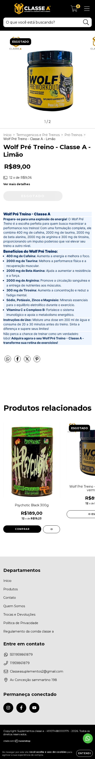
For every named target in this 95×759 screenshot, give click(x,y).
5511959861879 (21, 655)
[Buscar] (86, 22)
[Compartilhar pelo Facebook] (18, 361)
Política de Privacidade (20, 623)
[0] (74, 10)
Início (7, 135)
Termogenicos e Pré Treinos (38, 135)
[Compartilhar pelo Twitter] (27, 361)
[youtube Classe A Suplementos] (34, 708)
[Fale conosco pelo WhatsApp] (88, 738)
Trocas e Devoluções (19, 615)
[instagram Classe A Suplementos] (8, 708)
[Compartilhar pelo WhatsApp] (7, 359)
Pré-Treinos (73, 135)
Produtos (10, 589)
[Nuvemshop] (17, 741)
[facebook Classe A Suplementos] (21, 708)
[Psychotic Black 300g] (51, 529)
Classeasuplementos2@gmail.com (36, 671)
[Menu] (87, 8)
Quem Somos (14, 606)
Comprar (22, 529)
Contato (9, 598)
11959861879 (20, 663)
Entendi (84, 753)
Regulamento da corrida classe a (28, 631)
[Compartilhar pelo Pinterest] (37, 361)
